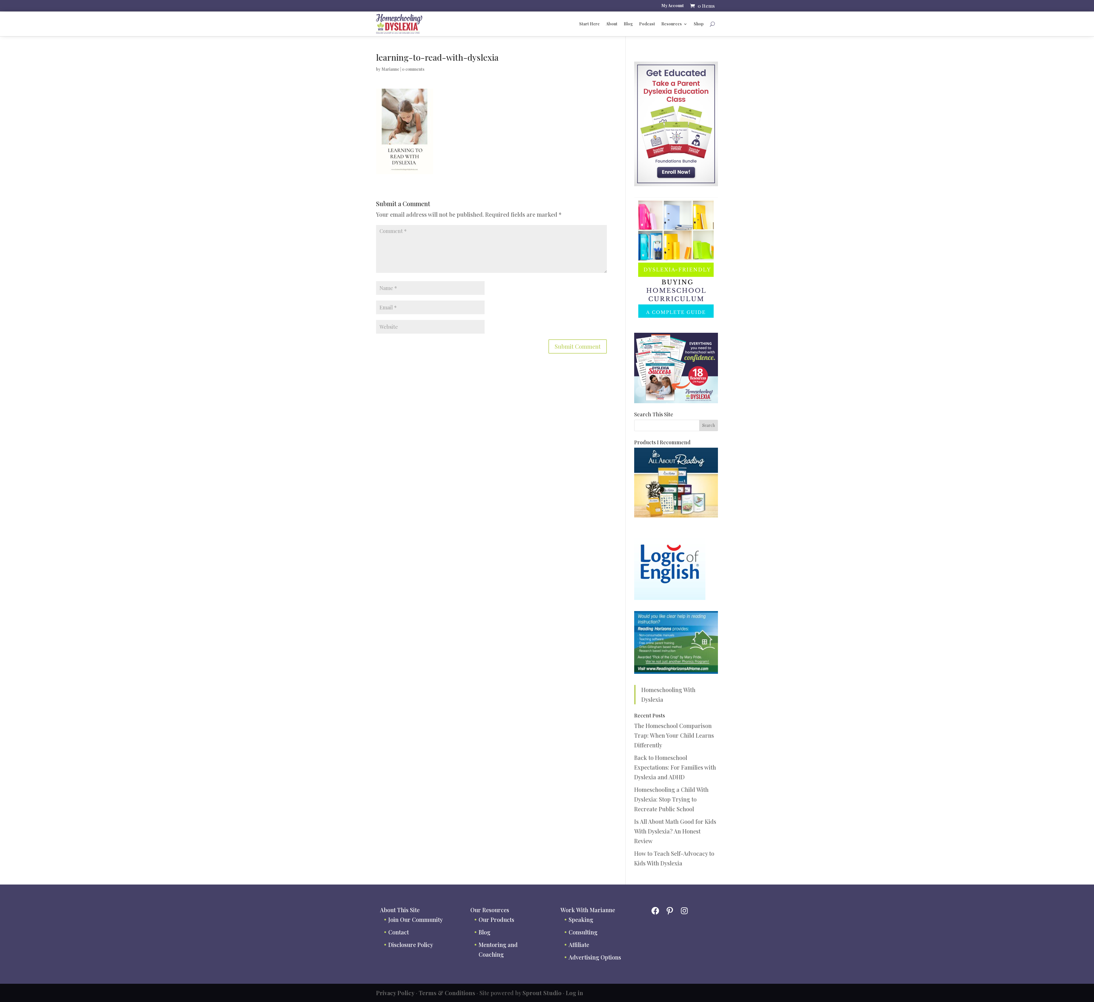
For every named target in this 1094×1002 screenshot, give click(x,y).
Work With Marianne (587, 910)
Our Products (496, 919)
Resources (671, 24)
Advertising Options (595, 957)
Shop (699, 24)
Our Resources (489, 910)
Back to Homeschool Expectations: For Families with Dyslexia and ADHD (675, 767)
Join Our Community (415, 919)
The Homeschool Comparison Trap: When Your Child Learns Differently (674, 735)
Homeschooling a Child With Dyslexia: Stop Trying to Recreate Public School (671, 799)
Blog (628, 24)
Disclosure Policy (410, 944)
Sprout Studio (542, 993)
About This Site (400, 910)
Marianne (390, 69)
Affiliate (579, 944)
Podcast (647, 24)
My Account (673, 6)
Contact (398, 932)
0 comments (413, 69)
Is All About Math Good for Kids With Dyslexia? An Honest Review (675, 831)
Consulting (583, 932)
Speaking (581, 919)
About (611, 24)
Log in (574, 993)
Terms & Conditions (447, 993)
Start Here (589, 24)
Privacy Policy (395, 993)
